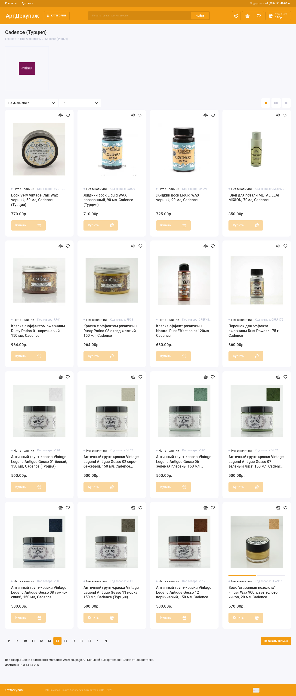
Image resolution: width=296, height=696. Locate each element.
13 (49, 641)
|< (9, 641)
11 (33, 641)
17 (81, 641)
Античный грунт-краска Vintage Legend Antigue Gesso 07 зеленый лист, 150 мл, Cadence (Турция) (256, 462)
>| (106, 641)
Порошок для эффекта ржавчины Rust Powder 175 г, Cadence (254, 331)
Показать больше (276, 641)
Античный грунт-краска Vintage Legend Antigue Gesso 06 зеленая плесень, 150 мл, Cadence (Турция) (183, 462)
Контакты (11, 3)
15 (65, 641)
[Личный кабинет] (236, 15)
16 (73, 641)
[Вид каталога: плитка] (265, 103)
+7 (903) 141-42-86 (268, 3)
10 (25, 641)
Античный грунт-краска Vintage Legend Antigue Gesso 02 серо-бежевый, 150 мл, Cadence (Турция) (111, 462)
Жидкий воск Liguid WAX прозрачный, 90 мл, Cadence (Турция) (108, 200)
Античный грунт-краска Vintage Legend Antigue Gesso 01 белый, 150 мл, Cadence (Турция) (39, 462)
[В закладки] (68, 115)
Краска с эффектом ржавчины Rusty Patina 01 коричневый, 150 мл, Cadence (38, 331)
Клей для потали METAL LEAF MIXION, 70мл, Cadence (254, 197)
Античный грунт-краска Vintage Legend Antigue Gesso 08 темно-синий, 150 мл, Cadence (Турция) (39, 592)
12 (41, 641)
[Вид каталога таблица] (286, 103)
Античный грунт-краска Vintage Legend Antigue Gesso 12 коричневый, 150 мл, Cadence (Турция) (183, 592)
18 (89, 641)
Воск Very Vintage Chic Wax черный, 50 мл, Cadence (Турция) (34, 200)
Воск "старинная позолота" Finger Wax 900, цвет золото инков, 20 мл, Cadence (253, 592)
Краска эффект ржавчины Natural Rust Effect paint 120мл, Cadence (183, 331)
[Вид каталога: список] (276, 103)
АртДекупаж (22, 15)
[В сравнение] (60, 115)
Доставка (27, 3)
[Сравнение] (247, 15)
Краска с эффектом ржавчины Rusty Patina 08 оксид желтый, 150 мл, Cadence (110, 331)
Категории (58, 15)
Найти (200, 15)
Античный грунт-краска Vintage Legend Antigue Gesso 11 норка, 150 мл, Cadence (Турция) (111, 592)
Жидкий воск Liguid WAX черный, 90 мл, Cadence (177, 197)
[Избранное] (258, 15)
